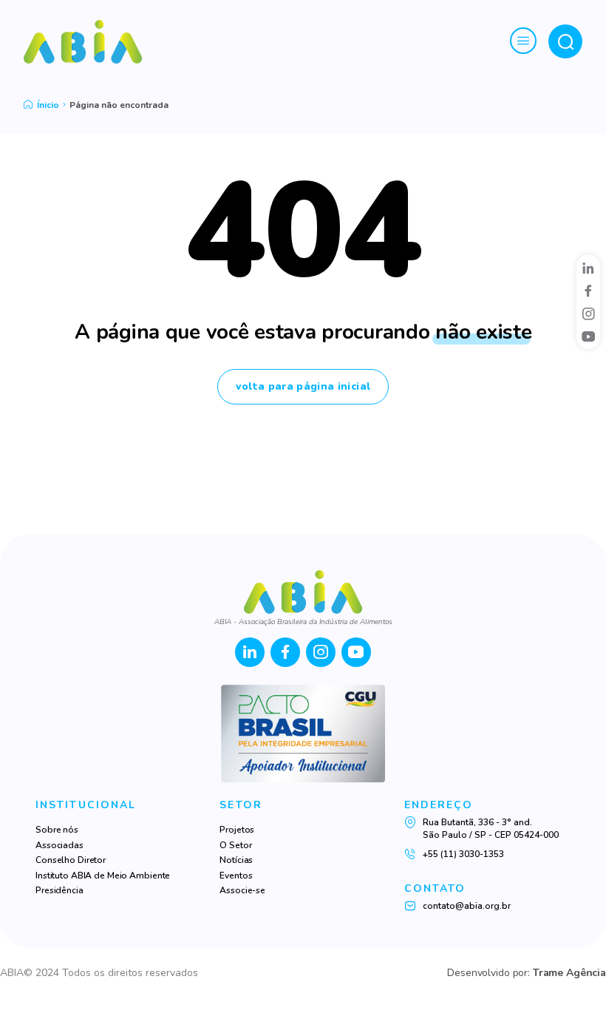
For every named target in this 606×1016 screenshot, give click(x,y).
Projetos (236, 830)
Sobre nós (56, 830)
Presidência (59, 890)
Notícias (236, 860)
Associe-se (242, 890)
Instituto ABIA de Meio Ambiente (102, 875)
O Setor (235, 845)
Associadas (59, 845)
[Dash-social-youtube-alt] (588, 336)
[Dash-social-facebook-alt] (588, 290)
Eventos (235, 875)
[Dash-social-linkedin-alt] (588, 267)
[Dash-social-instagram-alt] (588, 313)
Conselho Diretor (70, 860)
